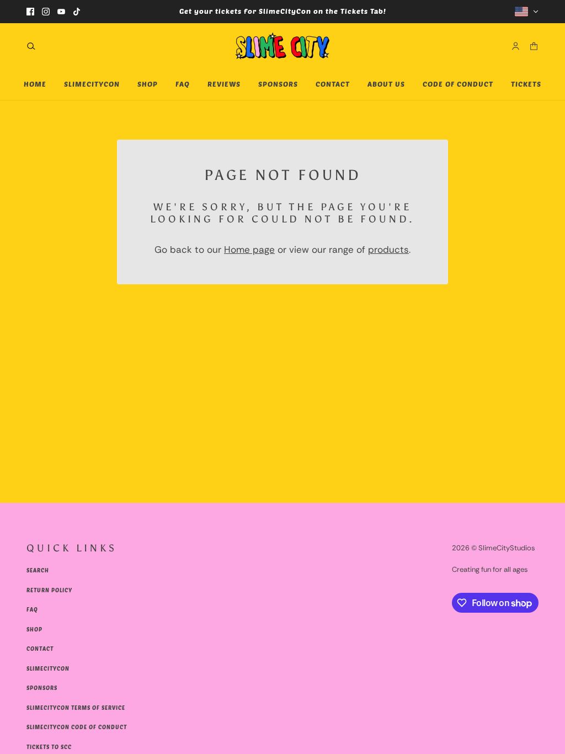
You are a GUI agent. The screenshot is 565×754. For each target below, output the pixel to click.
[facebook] (30, 12)
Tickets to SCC (49, 747)
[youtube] (61, 12)
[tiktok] (77, 12)
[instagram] (46, 12)
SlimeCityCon (48, 668)
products (388, 249)
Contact (40, 648)
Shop (34, 629)
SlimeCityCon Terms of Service (75, 707)
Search (37, 570)
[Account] (515, 45)
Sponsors (41, 687)
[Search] (31, 45)
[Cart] (534, 45)
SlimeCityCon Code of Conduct (76, 727)
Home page (249, 249)
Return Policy (49, 590)
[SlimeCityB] (282, 46)
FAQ (32, 609)
